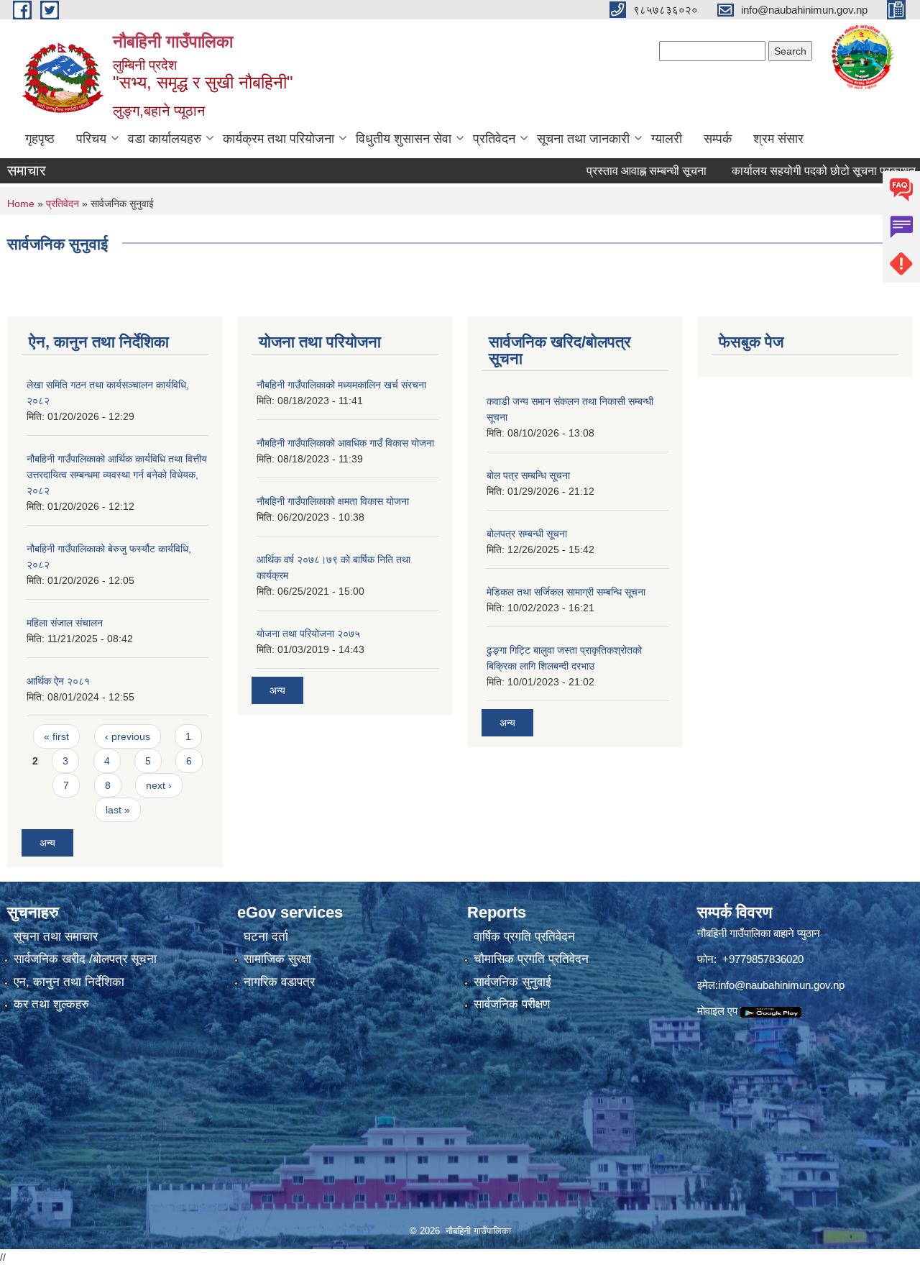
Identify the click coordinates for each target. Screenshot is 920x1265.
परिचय (91, 139)
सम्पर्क (718, 139)
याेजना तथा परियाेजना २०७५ (308, 633)
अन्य (47, 843)
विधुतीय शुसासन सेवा (403, 139)
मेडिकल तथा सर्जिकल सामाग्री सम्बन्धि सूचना (566, 592)
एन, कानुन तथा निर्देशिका (69, 982)
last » (118, 810)
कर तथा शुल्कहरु (51, 1004)
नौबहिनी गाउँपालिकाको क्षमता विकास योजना (333, 501)
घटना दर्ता (266, 937)
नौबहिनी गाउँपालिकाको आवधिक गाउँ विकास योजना (345, 443)
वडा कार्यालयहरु (164, 139)
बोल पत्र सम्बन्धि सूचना (528, 475)
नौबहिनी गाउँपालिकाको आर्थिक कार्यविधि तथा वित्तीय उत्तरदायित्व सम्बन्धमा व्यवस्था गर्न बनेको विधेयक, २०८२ (117, 474)
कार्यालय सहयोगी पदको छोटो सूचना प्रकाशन (799, 171)
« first (56, 736)
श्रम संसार (778, 139)
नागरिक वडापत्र (279, 982)
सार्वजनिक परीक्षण (512, 1004)
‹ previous (127, 736)
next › (159, 785)
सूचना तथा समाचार (56, 937)
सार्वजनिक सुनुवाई (512, 982)
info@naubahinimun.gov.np (781, 985)
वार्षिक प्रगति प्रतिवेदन (524, 937)
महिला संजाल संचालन (65, 623)
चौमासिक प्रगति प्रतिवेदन (531, 959)
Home (20, 203)
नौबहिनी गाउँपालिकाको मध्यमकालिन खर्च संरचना (341, 385)
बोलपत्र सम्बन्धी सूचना (527, 533)
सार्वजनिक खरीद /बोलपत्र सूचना (85, 959)
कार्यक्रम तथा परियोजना (278, 139)
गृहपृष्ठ (40, 139)
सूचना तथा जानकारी (583, 139)
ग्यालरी (666, 139)
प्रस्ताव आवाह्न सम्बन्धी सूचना (621, 171)
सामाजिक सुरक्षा (277, 959)
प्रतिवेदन (494, 139)
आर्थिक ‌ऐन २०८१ (58, 681)
